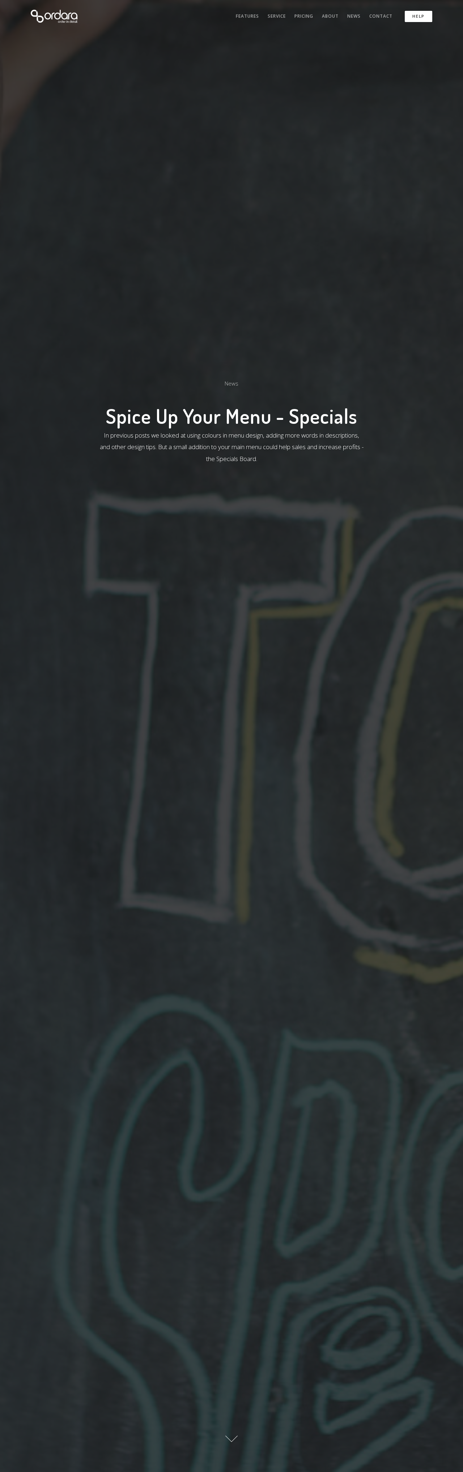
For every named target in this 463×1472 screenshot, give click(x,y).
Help (418, 16)
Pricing (303, 16)
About (330, 16)
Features (247, 16)
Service (277, 16)
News (354, 16)
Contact (380, 16)
